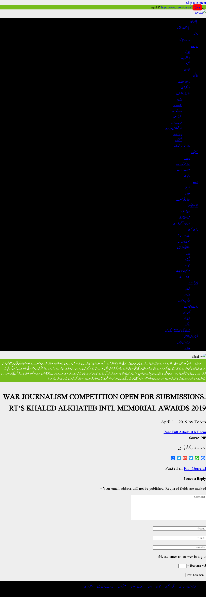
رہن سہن (193, 229)
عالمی (195, 75)
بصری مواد (193, 282)
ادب (195, 181)
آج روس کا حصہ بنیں (187, 586)
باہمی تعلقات (184, 81)
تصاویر (187, 288)
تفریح (187, 187)
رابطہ (149, 586)
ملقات (187, 348)
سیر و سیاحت (184, 276)
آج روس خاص (191, 336)
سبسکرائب (122, 586)
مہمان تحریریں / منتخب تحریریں (177, 330)
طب (188, 253)
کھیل (187, 259)
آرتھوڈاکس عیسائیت (173, 128)
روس (195, 33)
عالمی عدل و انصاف (182, 145)
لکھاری (186, 312)
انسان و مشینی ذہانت (181, 223)
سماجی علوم (185, 211)
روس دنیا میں (184, 39)
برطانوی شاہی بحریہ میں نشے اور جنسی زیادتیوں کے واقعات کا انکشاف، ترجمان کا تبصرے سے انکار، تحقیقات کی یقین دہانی (54, 363)
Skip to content (196, 2)
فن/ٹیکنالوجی (184, 217)
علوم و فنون (193, 205)
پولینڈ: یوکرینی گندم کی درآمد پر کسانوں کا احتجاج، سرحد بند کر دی (131, 373)
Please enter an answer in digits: (182, 556)
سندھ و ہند (177, 105)
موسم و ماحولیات (183, 270)
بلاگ (187, 324)
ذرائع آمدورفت (183, 163)
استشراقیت (185, 87)
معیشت (194, 151)
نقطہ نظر (187, 318)
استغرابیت (185, 57)
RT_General (195, 468)
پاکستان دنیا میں (183, 27)
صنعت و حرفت (183, 169)
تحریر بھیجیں (169, 586)
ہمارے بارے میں (105, 586)
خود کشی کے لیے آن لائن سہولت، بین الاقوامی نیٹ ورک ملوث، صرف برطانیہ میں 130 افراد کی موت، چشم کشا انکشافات (66, 373)
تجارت (187, 158)
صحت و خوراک (183, 241)
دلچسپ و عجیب (184, 300)
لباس (187, 264)
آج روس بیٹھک (183, 342)
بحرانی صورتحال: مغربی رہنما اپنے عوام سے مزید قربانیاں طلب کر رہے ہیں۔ (163, 363)
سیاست (194, 45)
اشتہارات (88, 586)
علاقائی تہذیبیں (183, 247)
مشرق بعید (177, 116)
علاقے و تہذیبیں (183, 93)
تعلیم (187, 63)
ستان (179, 99)
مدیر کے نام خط (137, 586)
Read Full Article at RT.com (185, 432)
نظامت (187, 69)
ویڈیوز (187, 294)
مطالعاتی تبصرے (183, 199)
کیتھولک (178, 140)
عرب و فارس (176, 122)
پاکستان (194, 21)
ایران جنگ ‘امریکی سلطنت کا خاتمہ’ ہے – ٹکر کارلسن (117, 363)
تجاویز (158, 586)
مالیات (187, 175)
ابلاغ (187, 51)
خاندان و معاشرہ (183, 235)
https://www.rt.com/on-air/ (180, 7)
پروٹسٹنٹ (177, 134)
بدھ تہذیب (176, 110)
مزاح (187, 193)
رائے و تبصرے (191, 306)
